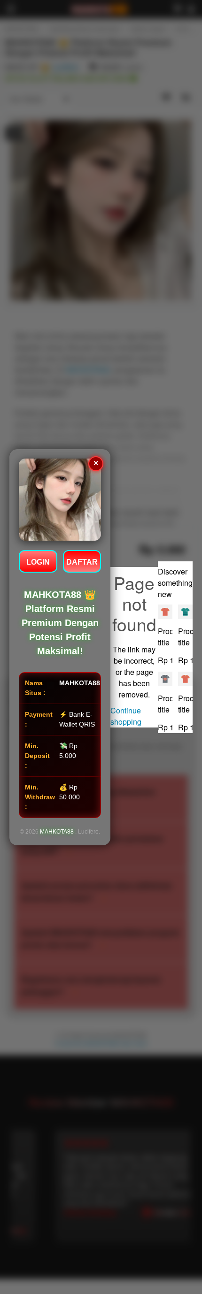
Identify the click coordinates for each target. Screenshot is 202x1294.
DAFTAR (82, 562)
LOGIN (38, 562)
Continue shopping (125, 716)
